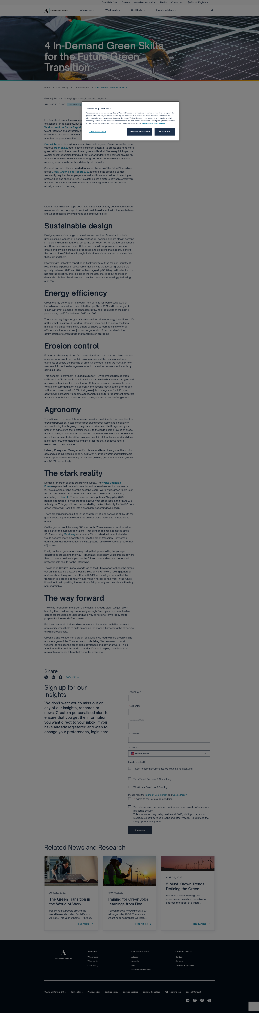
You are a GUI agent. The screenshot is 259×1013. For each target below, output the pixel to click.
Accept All (164, 132)
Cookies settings (97, 132)
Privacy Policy (159, 123)
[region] (130, 121)
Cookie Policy (147, 123)
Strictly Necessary (140, 132)
